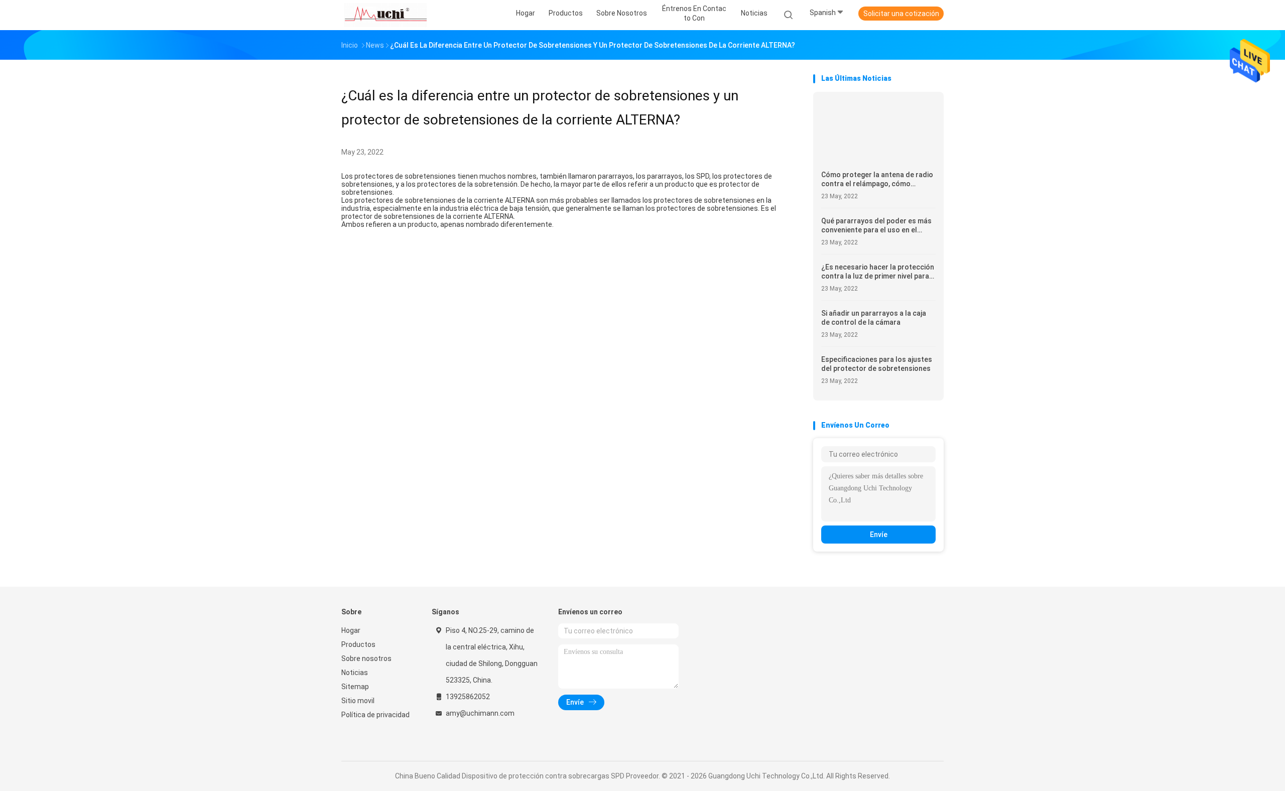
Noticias (354, 673)
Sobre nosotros (366, 658)
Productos (358, 644)
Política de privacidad (375, 715)
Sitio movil (357, 701)
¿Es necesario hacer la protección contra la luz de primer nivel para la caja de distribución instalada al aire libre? (877, 272)
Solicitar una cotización (901, 14)
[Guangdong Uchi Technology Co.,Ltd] (385, 15)
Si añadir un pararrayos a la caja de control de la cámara (873, 317)
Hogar (350, 630)
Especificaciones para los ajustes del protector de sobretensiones (876, 363)
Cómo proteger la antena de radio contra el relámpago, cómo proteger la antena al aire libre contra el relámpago (877, 179)
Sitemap (355, 687)
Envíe (878, 535)
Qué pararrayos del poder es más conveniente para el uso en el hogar (876, 225)
